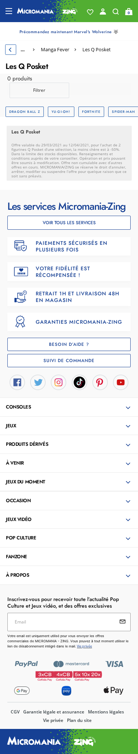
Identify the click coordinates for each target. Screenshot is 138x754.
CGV (15, 712)
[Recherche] (115, 13)
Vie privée (53, 720)
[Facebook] (17, 382)
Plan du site (79, 720)
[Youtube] (120, 382)
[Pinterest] (100, 382)
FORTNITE (91, 111)
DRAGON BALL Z (24, 111)
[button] (69, 407)
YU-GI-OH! (61, 111)
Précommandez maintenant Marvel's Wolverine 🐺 (69, 32)
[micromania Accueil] (47, 11)
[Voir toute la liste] (90, 12)
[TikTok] (79, 382)
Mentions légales (106, 712)
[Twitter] (38, 382)
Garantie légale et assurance (53, 712)
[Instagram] (58, 382)
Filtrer (39, 90)
